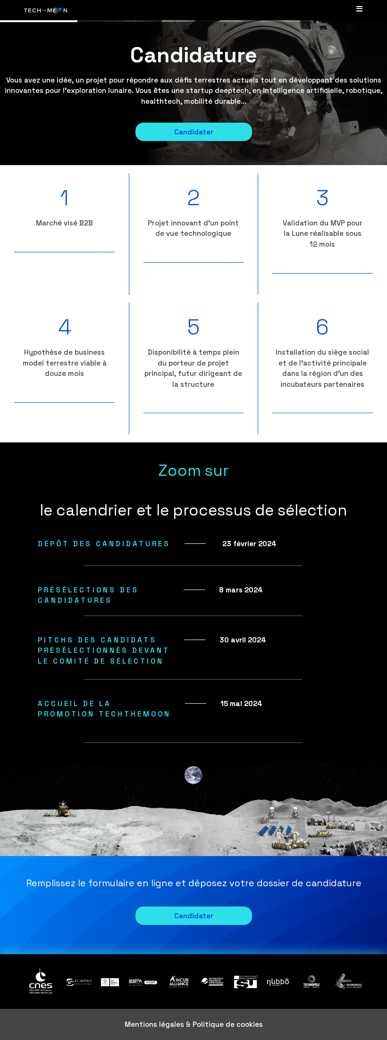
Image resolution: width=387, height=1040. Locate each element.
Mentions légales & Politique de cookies (194, 1024)
